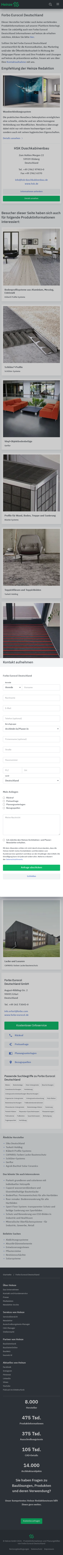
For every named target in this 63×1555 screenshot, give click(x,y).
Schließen (31, 876)
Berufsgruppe (10, 724)
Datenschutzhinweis (14, 859)
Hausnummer (11, 760)
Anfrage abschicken (31, 867)
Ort (25, 770)
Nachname (10, 698)
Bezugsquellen (13, 808)
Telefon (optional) (13, 719)
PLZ (7, 770)
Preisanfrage (12, 801)
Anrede (8, 683)
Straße (8, 750)
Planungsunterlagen (15, 805)
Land (7, 776)
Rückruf (10, 798)
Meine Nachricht (12, 818)
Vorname (28, 687)
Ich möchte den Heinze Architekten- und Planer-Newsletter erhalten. (29, 841)
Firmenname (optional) (16, 739)
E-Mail (8, 708)
